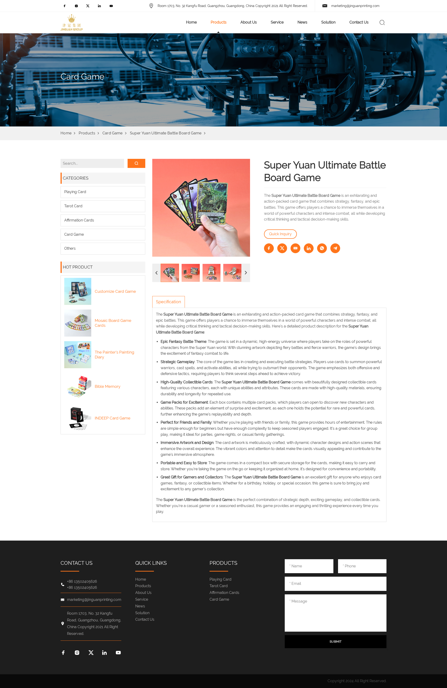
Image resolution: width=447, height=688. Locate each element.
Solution (328, 22)
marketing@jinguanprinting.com (355, 6)
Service (277, 22)
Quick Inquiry (280, 234)
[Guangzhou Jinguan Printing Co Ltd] (72, 22)
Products (219, 22)
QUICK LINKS (151, 563)
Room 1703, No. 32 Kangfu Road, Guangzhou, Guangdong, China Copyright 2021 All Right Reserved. (233, 6)
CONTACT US (76, 563)
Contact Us (359, 22)
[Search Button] (382, 22)
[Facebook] (65, 7)
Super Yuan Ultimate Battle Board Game (166, 133)
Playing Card (75, 192)
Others (70, 248)
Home (191, 22)
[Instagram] (76, 7)
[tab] (168, 302)
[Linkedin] (99, 7)
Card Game (112, 133)
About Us (248, 22)
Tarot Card (73, 206)
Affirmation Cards (79, 220)
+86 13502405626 (82, 581)
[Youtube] (111, 7)
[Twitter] (88, 7)
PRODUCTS (223, 563)
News (302, 22)
